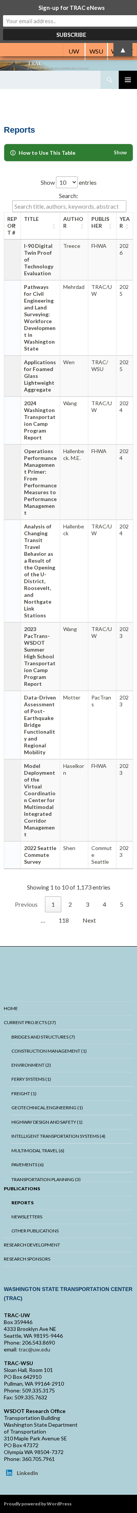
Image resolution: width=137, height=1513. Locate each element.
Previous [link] (26, 904)
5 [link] (121, 904)
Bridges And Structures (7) (43, 1037)
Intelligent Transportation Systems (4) (58, 1136)
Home (11, 1008)
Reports (22, 1202)
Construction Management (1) (49, 1051)
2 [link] (70, 904)
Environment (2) (31, 1065)
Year (124, 222)
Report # (12, 226)
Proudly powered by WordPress (38, 1504)
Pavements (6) (27, 1164)
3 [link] (87, 904)
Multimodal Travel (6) (37, 1150)
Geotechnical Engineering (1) (47, 1107)
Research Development (32, 1245)
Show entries (69, 182)
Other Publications (35, 1231)
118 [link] (64, 920)
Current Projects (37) (30, 1022)
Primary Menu (128, 80)
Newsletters (26, 1217)
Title (31, 219)
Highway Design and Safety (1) (47, 1122)
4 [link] (104, 904)
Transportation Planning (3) (46, 1179)
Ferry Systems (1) (31, 1079)
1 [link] (53, 904)
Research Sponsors (27, 1259)
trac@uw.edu (34, 1349)
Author (73, 222)
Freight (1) (24, 1093)
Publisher (100, 222)
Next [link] (89, 920)
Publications (22, 1188)
